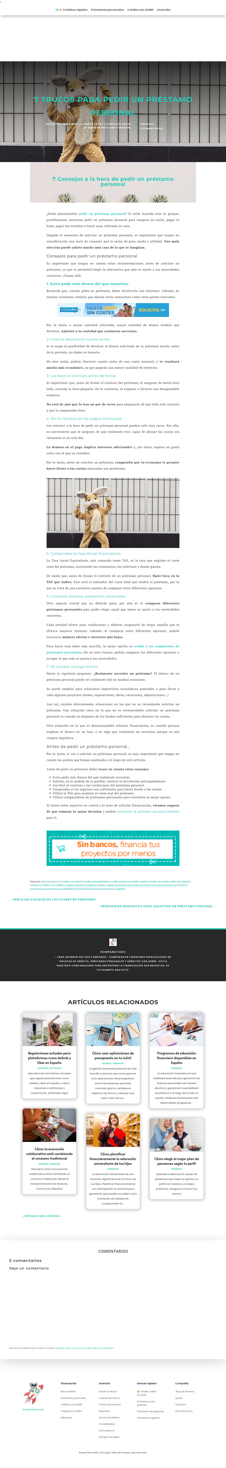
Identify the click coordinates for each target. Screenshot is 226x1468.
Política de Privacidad (121, 1452)
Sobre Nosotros (184, 1411)
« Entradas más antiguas (41, 1216)
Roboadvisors (106, 1430)
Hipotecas (66, 1417)
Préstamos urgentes (148, 1417)
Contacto (180, 1404)
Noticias (55, 1068)
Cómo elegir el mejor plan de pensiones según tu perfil (176, 1161)
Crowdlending (106, 1424)
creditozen (91, 885)
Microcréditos (68, 1391)
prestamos (36, 888)
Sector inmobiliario (109, 1417)
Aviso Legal (105, 1452)
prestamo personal (127, 885)
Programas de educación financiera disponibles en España (176, 1058)
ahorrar (45, 881)
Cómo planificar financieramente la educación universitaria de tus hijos (113, 1159)
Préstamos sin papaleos (150, 1411)
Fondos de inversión (110, 1404)
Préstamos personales (107, 10)
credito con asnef (71, 881)
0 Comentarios (151, 128)
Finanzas (147, 124)
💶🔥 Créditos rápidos (71, 10)
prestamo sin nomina (174, 885)
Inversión (163, 10)
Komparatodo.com (33, 1409)
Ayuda (178, 1398)
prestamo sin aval (150, 885)
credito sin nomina (179, 881)
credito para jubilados (96, 881)
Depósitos (104, 1411)
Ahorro (43, 1164)
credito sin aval (158, 881)
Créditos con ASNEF (71, 1404)
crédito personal (119, 881)
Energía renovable (109, 1437)
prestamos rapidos (114, 888)
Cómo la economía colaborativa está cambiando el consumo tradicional (49, 1153)
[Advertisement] (113, 38)
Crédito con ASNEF (140, 10)
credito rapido (139, 881)
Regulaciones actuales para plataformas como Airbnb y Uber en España (49, 1058)
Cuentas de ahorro (109, 1398)
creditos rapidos (73, 885)
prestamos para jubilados (59, 888)
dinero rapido (106, 885)
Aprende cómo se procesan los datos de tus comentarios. (84, 1348)
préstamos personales (88, 888)
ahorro (55, 881)
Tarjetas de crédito (71, 1411)
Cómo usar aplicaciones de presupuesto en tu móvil (113, 1055)
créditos (34, 885)
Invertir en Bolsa (108, 1391)
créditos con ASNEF (52, 885)
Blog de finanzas (185, 1391)
